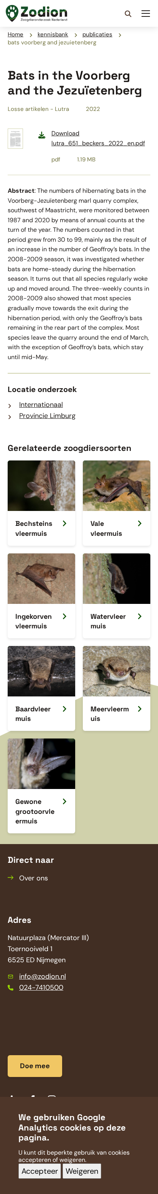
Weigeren (82, 1171)
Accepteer (39, 1171)
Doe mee (35, 1065)
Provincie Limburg (47, 415)
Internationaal (41, 404)
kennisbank (53, 34)
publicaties (97, 34)
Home (15, 34)
